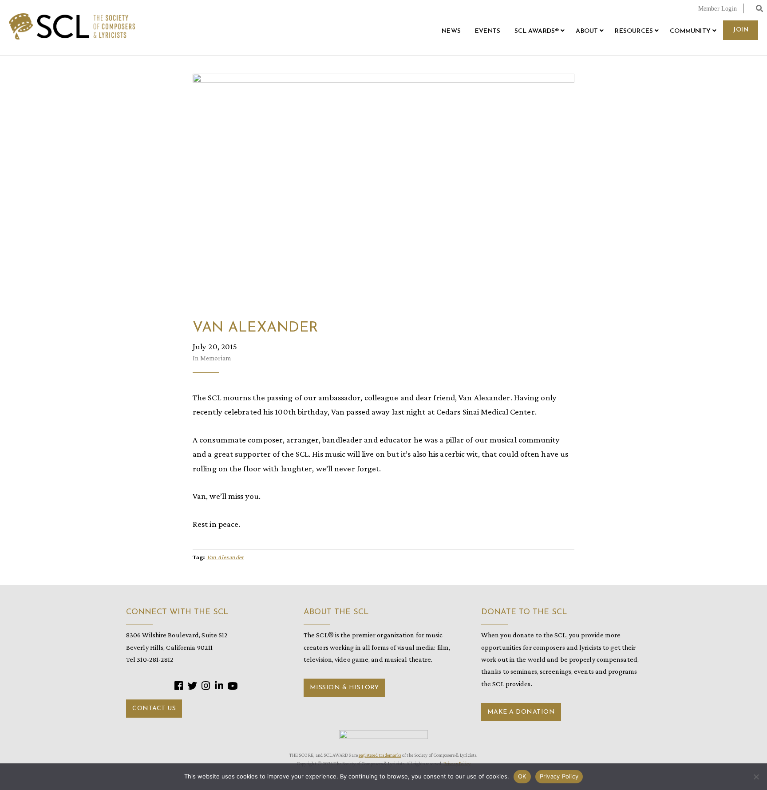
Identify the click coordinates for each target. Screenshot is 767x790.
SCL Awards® (536, 31)
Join (740, 30)
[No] (755, 776)
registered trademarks (380, 755)
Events (487, 31)
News (451, 31)
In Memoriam (212, 358)
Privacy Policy (559, 776)
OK (522, 776)
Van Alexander (225, 557)
